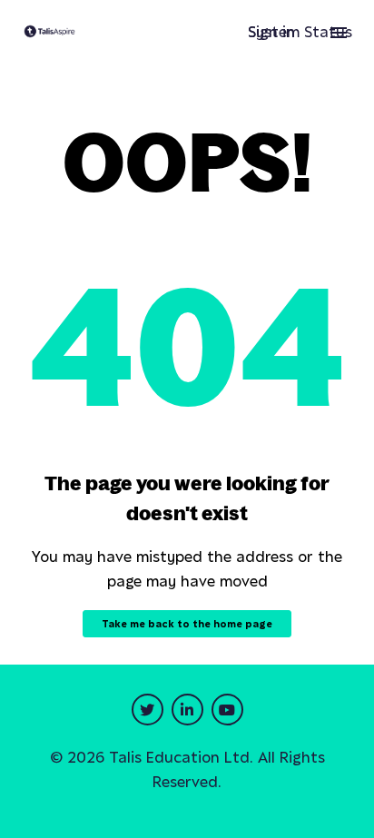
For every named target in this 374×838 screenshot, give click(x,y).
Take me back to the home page (187, 623)
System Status (300, 32)
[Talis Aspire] (50, 32)
